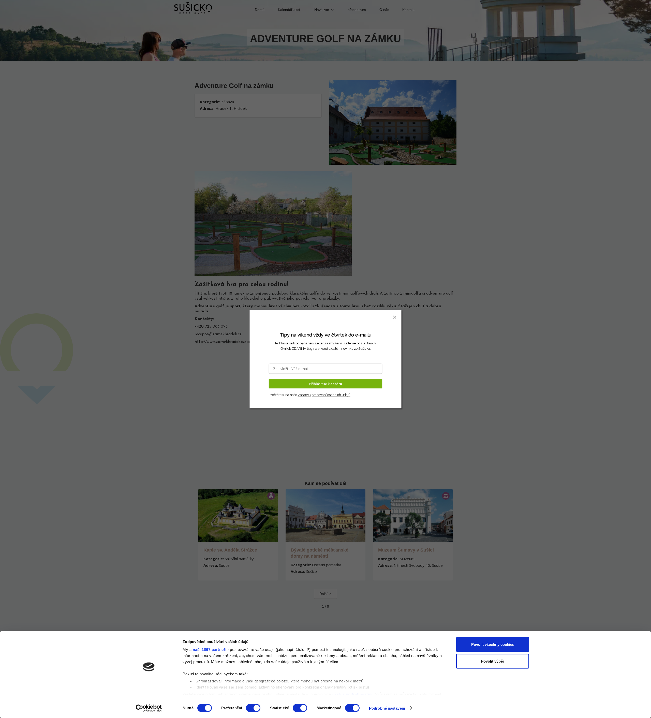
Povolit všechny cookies (492, 644)
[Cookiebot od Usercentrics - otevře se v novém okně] (149, 708)
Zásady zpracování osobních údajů (324, 395)
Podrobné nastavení (387, 708)
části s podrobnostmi (352, 694)
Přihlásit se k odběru (325, 383)
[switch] (253, 708)
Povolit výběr (492, 661)
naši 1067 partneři (210, 649)
